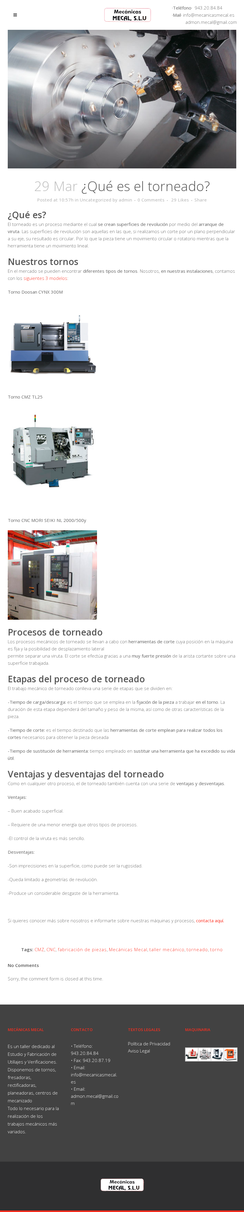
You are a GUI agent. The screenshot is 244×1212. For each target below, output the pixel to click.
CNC (51, 949)
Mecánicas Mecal (128, 949)
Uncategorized (95, 200)
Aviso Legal (139, 1051)
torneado (197, 949)
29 (180, 200)
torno (216, 949)
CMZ (39, 949)
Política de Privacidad (149, 1044)
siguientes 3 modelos (44, 278)
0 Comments (151, 200)
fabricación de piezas (82, 949)
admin (125, 200)
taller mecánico (166, 949)
